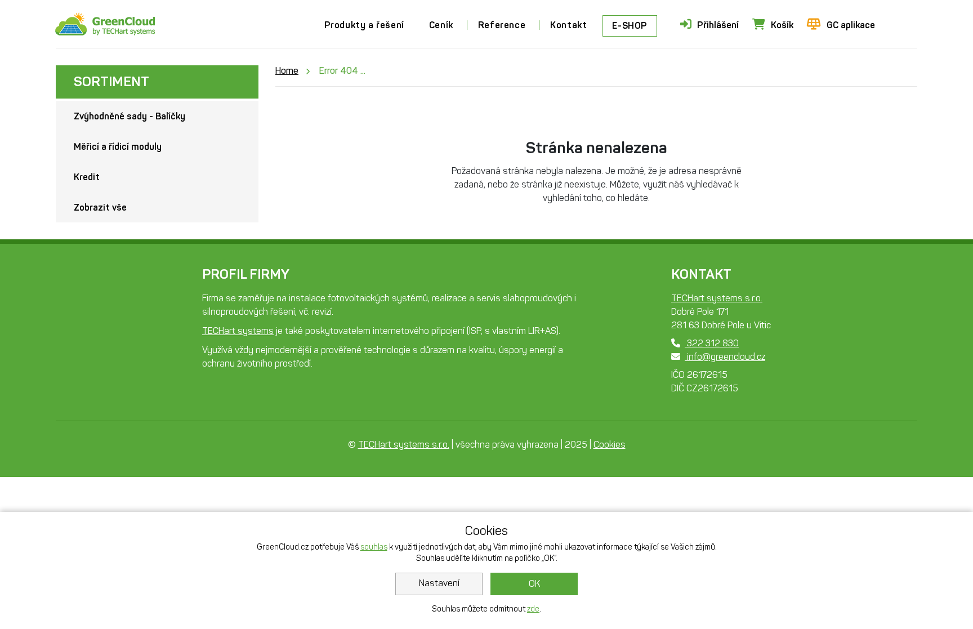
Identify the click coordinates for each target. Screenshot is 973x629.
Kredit (87, 177)
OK (534, 583)
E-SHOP (630, 25)
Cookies (609, 444)
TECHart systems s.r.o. (716, 298)
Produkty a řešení (364, 25)
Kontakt (568, 25)
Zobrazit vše (100, 207)
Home (286, 70)
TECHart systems (238, 330)
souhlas (373, 547)
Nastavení (439, 583)
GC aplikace (851, 25)
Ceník (441, 25)
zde (533, 609)
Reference (501, 25)
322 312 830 (712, 343)
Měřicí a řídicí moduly (118, 146)
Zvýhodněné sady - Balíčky (129, 116)
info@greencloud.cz (725, 356)
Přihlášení (718, 25)
